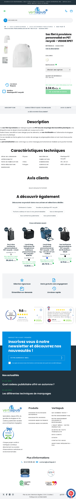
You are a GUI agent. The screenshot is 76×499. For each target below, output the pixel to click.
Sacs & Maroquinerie (18, 27)
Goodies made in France (38, 420)
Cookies (49, 495)
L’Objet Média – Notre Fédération (60, 426)
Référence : (50, 46)
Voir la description (52, 49)
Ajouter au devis (59, 92)
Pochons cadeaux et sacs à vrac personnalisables (29, 212)
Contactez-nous (59, 440)
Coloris (49, 55)
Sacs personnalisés (50, 216)
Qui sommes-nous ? (59, 413)
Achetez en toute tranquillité (59, 431)
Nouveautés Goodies (37, 417)
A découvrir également (38, 112)
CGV (44, 495)
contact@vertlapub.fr (47, 462)
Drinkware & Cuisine (25, 207)
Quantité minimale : (54, 76)
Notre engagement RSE (61, 416)
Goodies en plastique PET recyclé (46, 207)
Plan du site (26, 495)
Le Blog (54, 437)
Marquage (51, 65)
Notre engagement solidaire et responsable (59, 420)
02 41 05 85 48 (29, 462)
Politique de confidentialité (38, 497)
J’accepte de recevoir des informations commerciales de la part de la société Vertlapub (36, 363)
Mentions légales (36, 495)
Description (10, 108)
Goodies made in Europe (38, 423)
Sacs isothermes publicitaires (41, 27)
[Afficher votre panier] (72, 11)
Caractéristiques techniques (38, 108)
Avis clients (66, 108)
